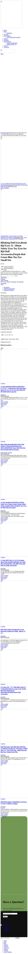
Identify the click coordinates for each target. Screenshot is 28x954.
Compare (6, 950)
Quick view (3, 404)
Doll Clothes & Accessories (13, 37)
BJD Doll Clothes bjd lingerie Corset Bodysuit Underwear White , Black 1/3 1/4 (13, 631)
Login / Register (8, 952)
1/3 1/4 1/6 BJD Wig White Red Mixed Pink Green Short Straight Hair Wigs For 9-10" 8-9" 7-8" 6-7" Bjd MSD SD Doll (14, 185)
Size (2, 266)
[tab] (15, 287)
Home (2, 132)
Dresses (10, 452)
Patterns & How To (11, 44)
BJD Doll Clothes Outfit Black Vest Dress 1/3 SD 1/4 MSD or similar (14, 802)
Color (2, 269)
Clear (5, 269)
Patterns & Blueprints (12, 43)
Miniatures (9, 33)
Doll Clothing (4, 452)
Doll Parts (6, 132)
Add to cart (3, 277)
